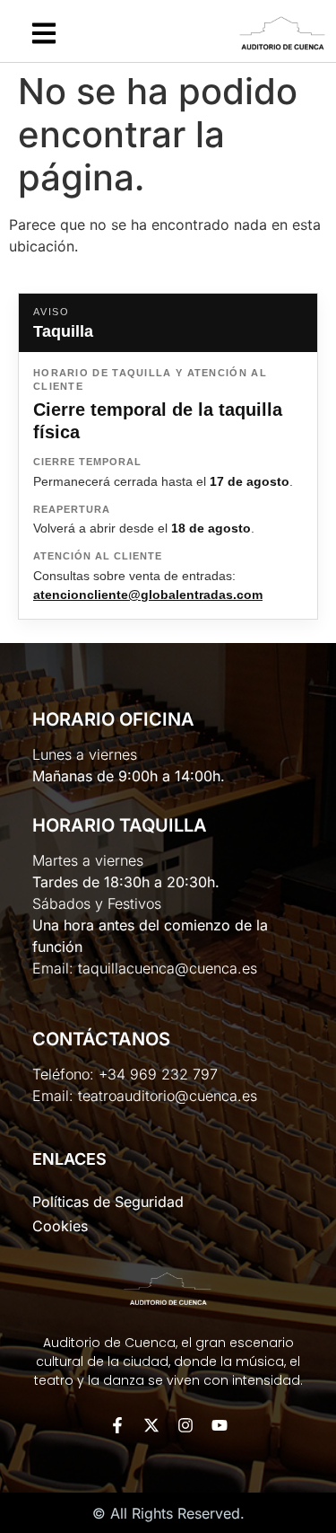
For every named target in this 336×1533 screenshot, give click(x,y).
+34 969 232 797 (158, 1074)
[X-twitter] (151, 1425)
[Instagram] (185, 1425)
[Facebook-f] (117, 1425)
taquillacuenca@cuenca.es (167, 968)
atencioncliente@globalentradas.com (148, 594)
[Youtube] (219, 1425)
